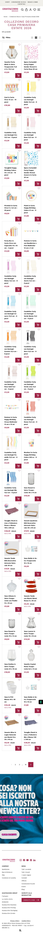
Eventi (7, 2)
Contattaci (21, 4)
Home (5, 16)
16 (25, 764)
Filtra (7, 37)
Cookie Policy (26, 921)
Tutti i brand (26, 872)
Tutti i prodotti (26, 869)
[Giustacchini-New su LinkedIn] (34, 860)
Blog (23, 889)
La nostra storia (7, 899)
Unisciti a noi (29, 900)
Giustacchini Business (9, 905)
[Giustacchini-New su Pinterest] (31, 860)
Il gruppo (5, 896)
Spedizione (5, 869)
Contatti (24, 878)
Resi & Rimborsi (7, 872)
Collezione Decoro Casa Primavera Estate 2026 (24, 16)
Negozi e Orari (33, 2)
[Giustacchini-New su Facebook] (24, 860)
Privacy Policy (14, 921)
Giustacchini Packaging (9, 910)
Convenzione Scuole (28, 884)
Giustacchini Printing (9, 907)
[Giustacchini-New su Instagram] (21, 860)
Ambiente (5, 902)
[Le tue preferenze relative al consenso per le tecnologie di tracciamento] (41, 702)
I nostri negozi (26, 875)
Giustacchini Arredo (8, 913)
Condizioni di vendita (9, 878)
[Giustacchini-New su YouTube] (27, 860)
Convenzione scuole (18, 2)
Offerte (24, 881)
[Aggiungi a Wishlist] (19, 44)
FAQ (3, 875)
